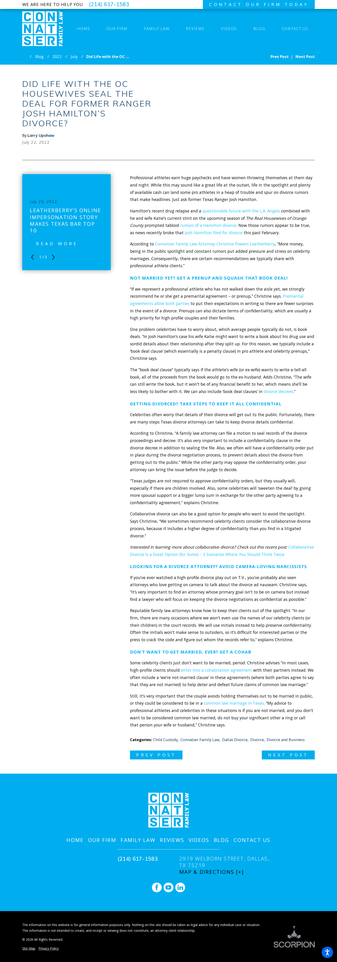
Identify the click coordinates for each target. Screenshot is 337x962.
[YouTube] (168, 887)
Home (74, 840)
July (74, 56)
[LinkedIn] (180, 887)
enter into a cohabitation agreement (216, 670)
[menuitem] (83, 28)
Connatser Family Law (199, 739)
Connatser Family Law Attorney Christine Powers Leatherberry (215, 244)
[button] (327, 952)
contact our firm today (259, 4)
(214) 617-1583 (109, 4)
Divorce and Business (286, 739)
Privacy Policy (49, 948)
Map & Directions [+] (211, 872)
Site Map (28, 948)
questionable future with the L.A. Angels (241, 211)
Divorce (257, 739)
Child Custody (165, 739)
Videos (199, 840)
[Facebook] (157, 887)
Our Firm (102, 840)
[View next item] (53, 257)
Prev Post (156, 755)
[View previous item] (32, 257)
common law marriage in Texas (234, 703)
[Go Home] (26, 56)
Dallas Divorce (235, 739)
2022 (57, 56)
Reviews (172, 840)
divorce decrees (278, 391)
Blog (39, 56)
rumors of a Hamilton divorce (208, 225)
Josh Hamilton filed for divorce (214, 232)
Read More (57, 243)
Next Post (288, 755)
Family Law (138, 840)
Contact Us (252, 840)
